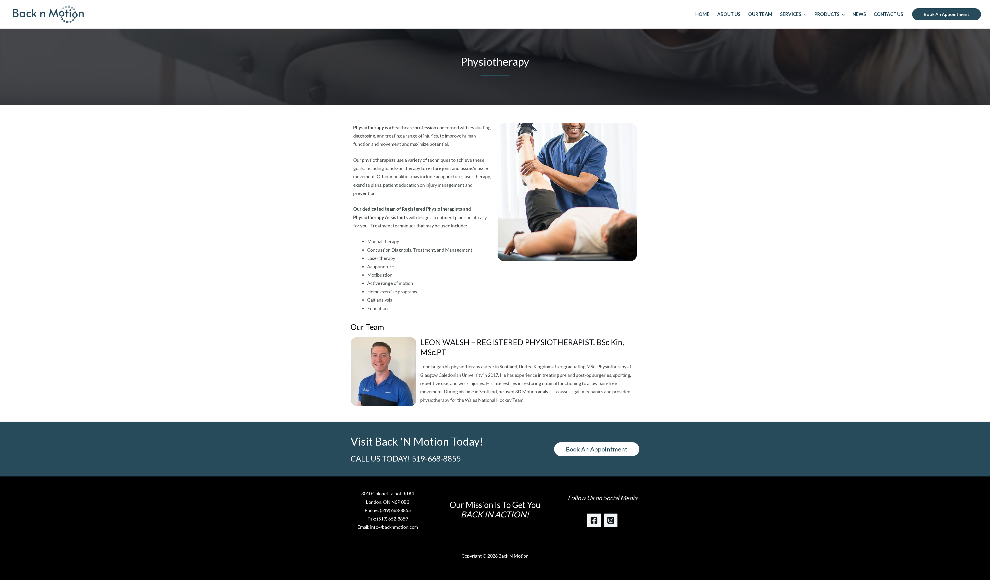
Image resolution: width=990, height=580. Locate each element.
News (859, 14)
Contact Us (888, 14)
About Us (728, 14)
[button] (946, 14)
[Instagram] (610, 520)
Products (826, 14)
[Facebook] (594, 520)
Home (702, 14)
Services (790, 14)
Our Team (760, 14)
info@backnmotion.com (394, 527)
